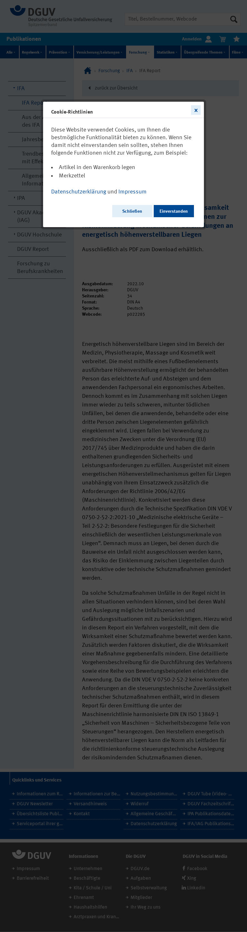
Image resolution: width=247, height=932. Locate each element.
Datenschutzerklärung (78, 192)
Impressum (132, 192)
